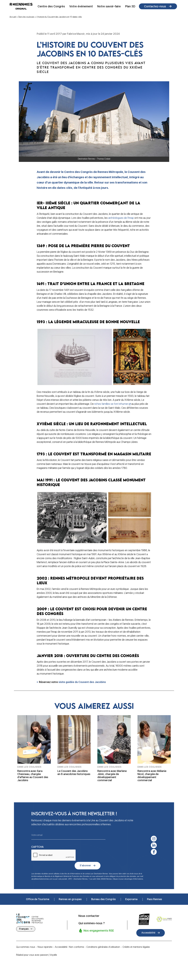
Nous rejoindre (45, 947)
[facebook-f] (154, 852)
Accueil (13, 17)
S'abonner (85, 865)
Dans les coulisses (26, 17)
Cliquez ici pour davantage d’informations (128, 879)
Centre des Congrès (51, 6)
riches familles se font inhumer (111, 403)
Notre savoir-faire (109, 6)
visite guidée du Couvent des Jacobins (82, 682)
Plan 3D (130, 6)
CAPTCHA (37, 846)
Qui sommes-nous (25, 947)
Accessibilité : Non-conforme (69, 947)
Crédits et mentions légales (136, 947)
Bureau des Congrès (103, 899)
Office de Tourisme (37, 899)
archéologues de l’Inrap (121, 217)
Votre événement (81, 6)
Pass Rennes (154, 899)
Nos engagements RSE (98, 930)
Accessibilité (148, 932)
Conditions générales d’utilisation (103, 947)
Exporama (131, 899)
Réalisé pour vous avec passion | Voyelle (36, 954)
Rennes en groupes (70, 899)
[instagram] (154, 839)
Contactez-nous (155, 6)
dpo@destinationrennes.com (41, 879)
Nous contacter (88, 916)
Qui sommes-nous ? (91, 923)
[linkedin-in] (154, 845)
